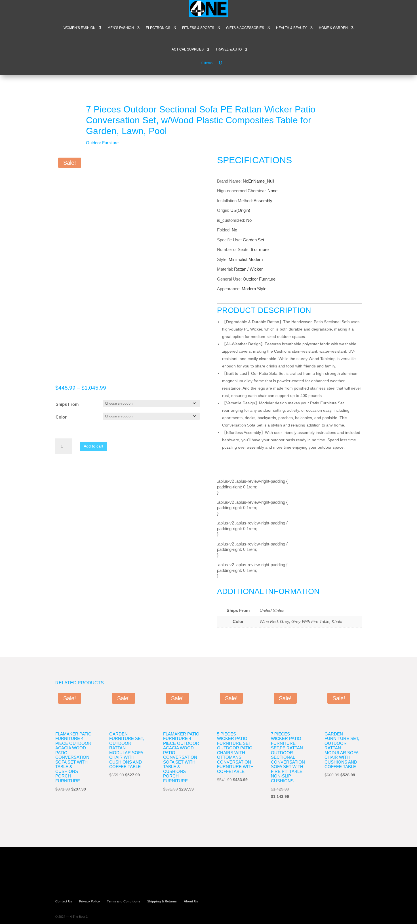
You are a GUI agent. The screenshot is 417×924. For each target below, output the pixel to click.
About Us (191, 901)
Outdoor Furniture (102, 142)
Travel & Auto (229, 49)
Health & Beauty (291, 28)
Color (61, 417)
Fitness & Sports (198, 28)
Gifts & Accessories (245, 28)
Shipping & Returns (162, 901)
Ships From (67, 404)
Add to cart (93, 446)
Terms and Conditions (123, 901)
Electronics (158, 28)
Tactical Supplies (187, 49)
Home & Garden (333, 28)
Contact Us (63, 901)
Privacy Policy (89, 901)
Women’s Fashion (80, 28)
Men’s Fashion (121, 28)
